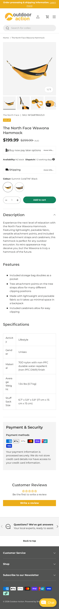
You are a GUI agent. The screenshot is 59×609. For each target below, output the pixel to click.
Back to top (29, 540)
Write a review (29, 503)
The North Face (11, 115)
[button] (47, 17)
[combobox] (29, 28)
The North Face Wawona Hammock (28, 38)
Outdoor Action (17, 601)
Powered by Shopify (34, 601)
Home (6, 38)
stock (29, 159)
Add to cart (39, 199)
